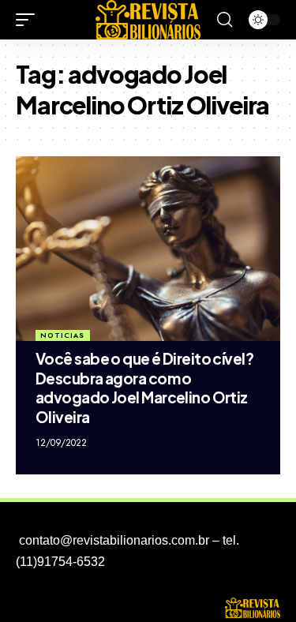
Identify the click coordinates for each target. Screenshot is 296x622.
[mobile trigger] (29, 19)
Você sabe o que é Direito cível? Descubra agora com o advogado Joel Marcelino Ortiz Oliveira (146, 387)
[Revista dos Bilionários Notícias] (148, 19)
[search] (224, 19)
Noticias (62, 335)
